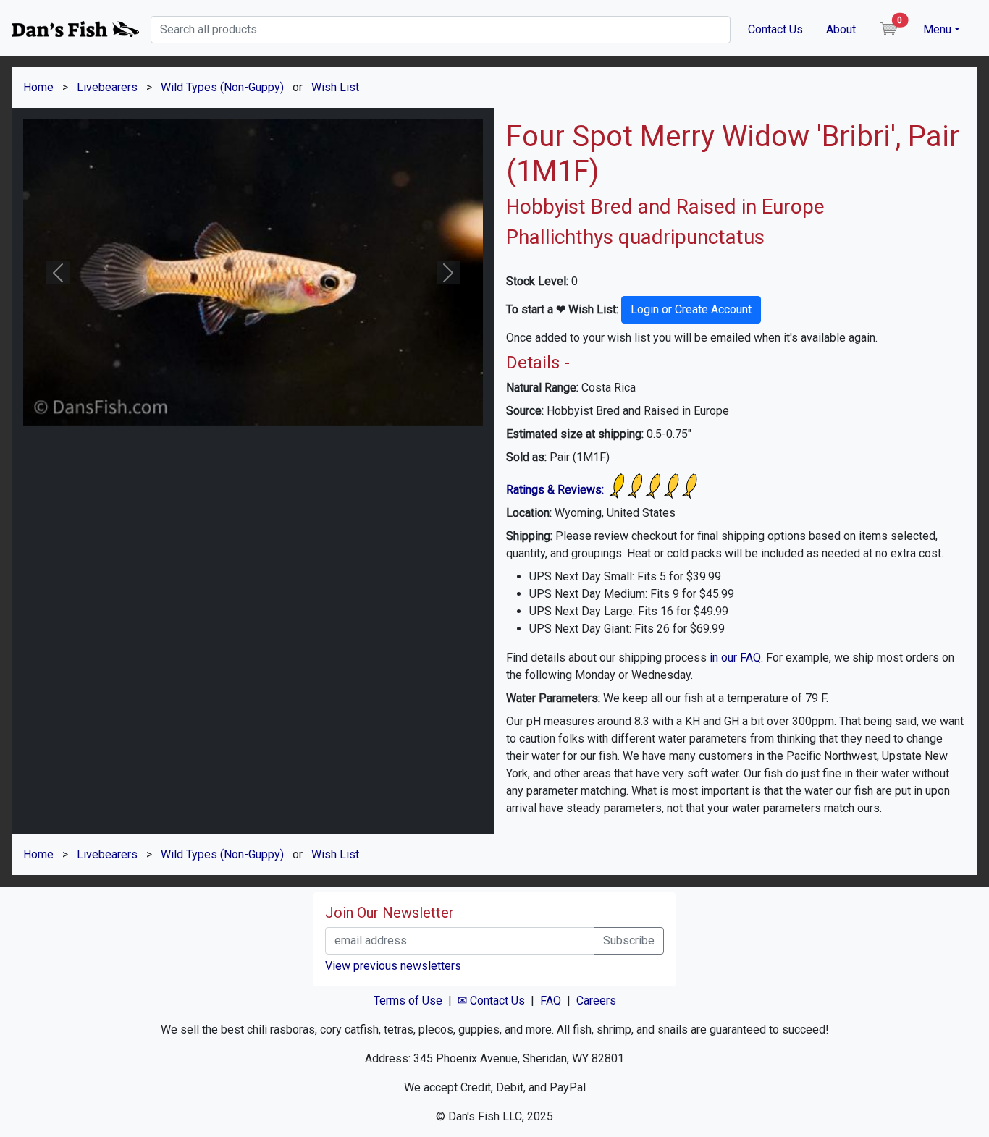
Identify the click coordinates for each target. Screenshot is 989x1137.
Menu (937, 29)
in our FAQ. (736, 657)
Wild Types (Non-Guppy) (222, 87)
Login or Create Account (691, 309)
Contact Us (775, 29)
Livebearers (107, 87)
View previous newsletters (393, 966)
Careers (596, 1000)
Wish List (335, 87)
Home (38, 87)
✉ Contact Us (491, 1000)
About (841, 29)
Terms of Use (408, 1000)
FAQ (550, 1000)
